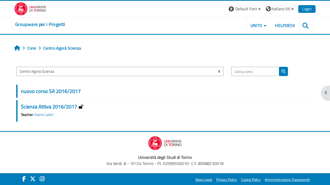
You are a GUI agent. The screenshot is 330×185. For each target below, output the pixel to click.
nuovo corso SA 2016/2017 (51, 91)
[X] (33, 178)
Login (307, 9)
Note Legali (203, 179)
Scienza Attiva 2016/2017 (49, 106)
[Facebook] (24, 178)
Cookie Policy (251, 179)
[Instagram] (42, 178)
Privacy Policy (226, 179)
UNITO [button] (256, 25)
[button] (245, 9)
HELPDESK (285, 25)
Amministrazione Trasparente (287, 179)
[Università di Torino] (30, 8)
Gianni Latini (43, 114)
